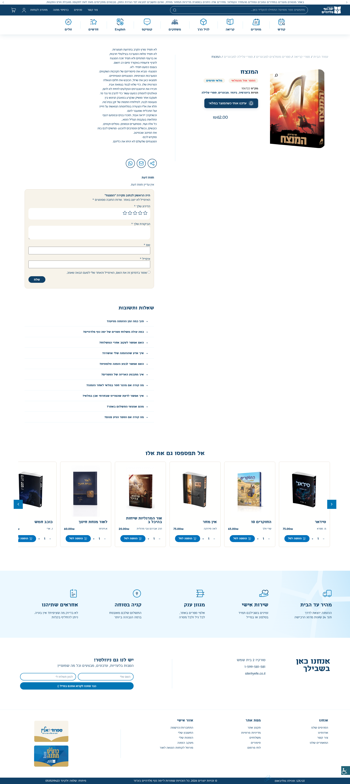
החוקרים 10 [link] (261, 522)
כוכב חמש (43, 522)
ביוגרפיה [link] (244, 92)
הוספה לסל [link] (295, 538)
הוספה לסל (21, 538)
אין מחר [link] (210, 522)
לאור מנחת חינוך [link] (93, 522)
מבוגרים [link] (223, 92)
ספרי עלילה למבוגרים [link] (238, 56)
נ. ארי (50, 529)
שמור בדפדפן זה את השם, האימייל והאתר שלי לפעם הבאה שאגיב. (106, 272)
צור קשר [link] (93, 10)
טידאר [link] (320, 522)
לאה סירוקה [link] (210, 529)
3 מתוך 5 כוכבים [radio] (135, 213)
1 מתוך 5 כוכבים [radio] (145, 213)
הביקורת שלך (140, 223)
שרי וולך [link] (266, 529)
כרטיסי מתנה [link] (61, 10)
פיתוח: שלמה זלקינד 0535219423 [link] (65, 780)
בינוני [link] (233, 92)
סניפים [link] (78, 10)
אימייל (145, 258)
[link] (345, 770)
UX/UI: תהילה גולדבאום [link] (290, 781)
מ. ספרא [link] (321, 529)
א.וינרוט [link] (103, 529)
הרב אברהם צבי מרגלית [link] (149, 529)
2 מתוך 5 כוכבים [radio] (140, 213)
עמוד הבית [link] (320, 56)
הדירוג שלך (142, 206)
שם (147, 244)
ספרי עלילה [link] (209, 92)
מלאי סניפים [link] (214, 80)
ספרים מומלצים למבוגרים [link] (273, 56)
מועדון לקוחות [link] (39, 10)
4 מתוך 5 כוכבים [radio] (130, 213)
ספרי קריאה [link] (302, 56)
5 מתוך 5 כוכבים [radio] (125, 213)
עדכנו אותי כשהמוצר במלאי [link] (228, 103)
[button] (346, 2)
